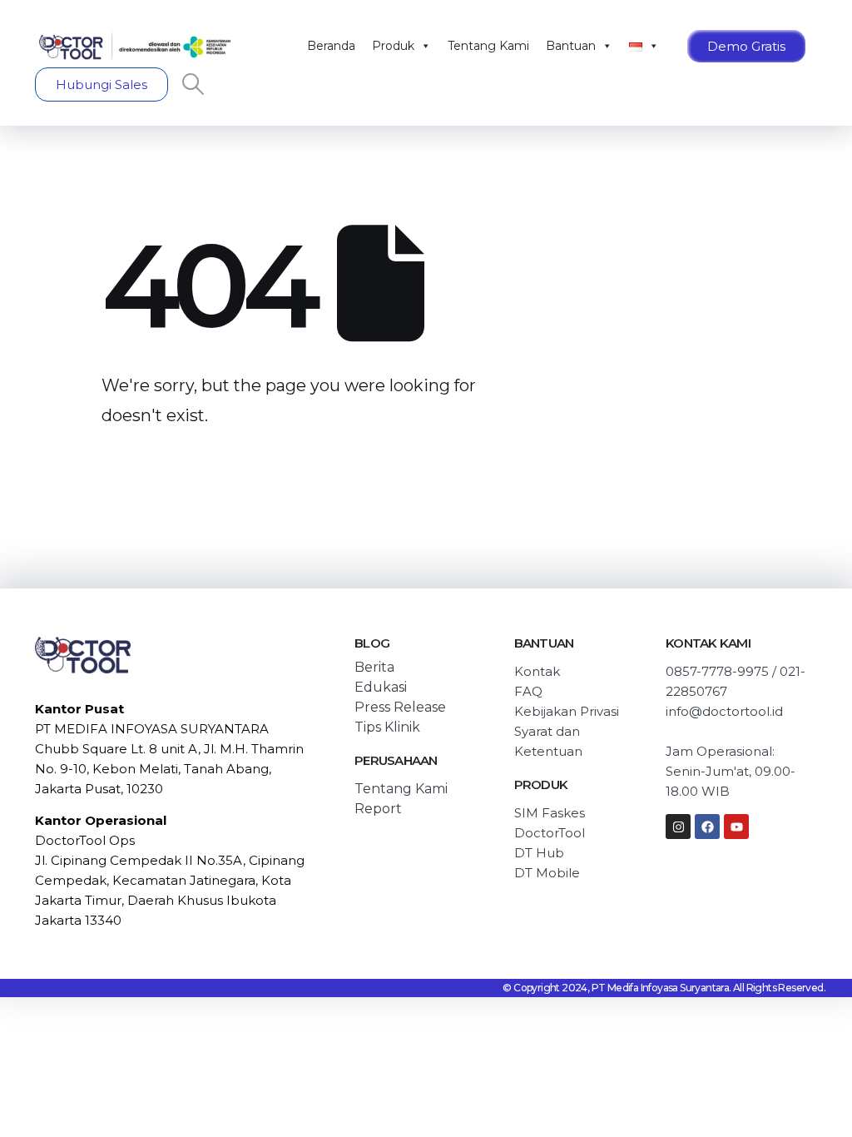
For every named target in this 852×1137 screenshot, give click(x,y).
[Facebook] (707, 826)
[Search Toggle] (193, 84)
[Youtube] (736, 826)
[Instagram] (678, 826)
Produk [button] (393, 45)
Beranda (331, 45)
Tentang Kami (488, 45)
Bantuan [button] (571, 45)
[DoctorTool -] (135, 46)
